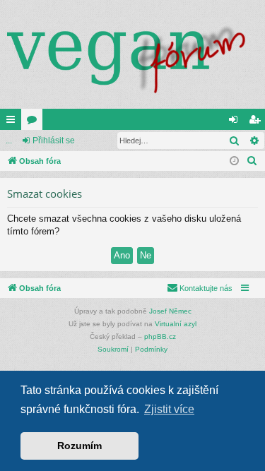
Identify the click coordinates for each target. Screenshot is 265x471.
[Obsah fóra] (132, 54)
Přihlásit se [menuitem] (236, 122)
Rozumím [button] (79, 445)
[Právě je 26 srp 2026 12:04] (234, 161)
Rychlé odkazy (13, 122)
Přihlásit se (54, 140)
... (9, 140)
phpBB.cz (160, 336)
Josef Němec (170, 311)
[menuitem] (252, 161)
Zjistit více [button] (169, 409)
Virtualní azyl (175, 324)
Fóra (34, 122)
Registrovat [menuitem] (257, 122)
